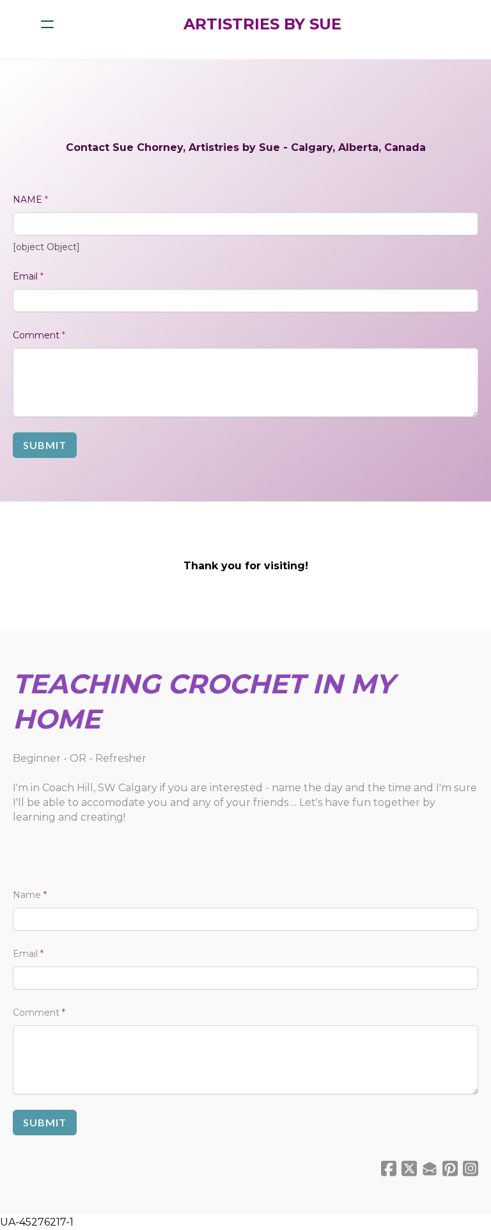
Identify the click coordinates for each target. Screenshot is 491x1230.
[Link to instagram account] (470, 1168)
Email (25, 276)
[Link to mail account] (429, 1168)
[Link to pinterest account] (450, 1168)
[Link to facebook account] (388, 1168)
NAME (27, 199)
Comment (36, 335)
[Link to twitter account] (409, 1168)
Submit (44, 445)
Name (27, 895)
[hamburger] (47, 24)
